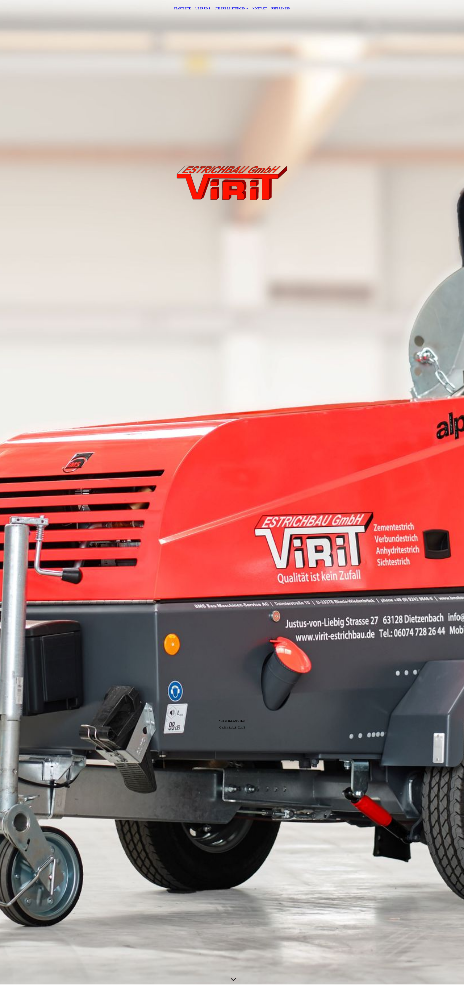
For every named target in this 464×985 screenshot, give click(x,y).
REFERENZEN (280, 8)
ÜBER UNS (202, 8)
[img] (232, 492)
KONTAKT (259, 8)
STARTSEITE (182, 8)
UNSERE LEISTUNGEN (230, 8)
